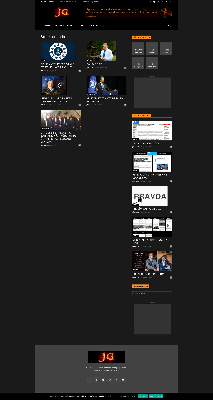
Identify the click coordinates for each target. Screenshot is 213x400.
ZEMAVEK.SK (91, 94)
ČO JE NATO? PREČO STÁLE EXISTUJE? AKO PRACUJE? (57, 66)
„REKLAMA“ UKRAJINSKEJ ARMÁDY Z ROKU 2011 (56, 100)
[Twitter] (166, 1)
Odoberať (152, 58)
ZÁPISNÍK (46, 26)
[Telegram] (158, 1)
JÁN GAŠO (44, 71)
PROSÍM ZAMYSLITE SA (146, 208)
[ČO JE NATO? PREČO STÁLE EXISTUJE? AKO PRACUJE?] (61, 51)
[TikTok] (162, 1)
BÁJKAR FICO (94, 64)
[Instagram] (154, 1)
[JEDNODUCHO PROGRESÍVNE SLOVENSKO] (152, 162)
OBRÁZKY (58, 26)
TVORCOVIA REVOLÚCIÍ (146, 143)
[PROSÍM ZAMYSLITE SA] (152, 196)
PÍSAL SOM (80, 26)
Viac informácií (156, 396)
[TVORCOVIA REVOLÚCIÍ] (152, 130)
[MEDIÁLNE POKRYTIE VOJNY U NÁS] (152, 227)
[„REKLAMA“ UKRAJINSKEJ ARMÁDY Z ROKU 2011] (61, 85)
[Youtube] (170, 1)
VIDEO (69, 26)
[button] (169, 26)
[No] (210, 396)
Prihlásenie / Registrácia (90, 2)
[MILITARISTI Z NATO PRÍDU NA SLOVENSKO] (106, 85)
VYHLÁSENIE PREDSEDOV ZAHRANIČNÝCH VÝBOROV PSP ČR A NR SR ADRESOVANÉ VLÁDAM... (59, 137)
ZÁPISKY (89, 60)
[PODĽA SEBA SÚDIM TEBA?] (152, 261)
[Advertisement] (152, 93)
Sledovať (152, 43)
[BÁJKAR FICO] (106, 51)
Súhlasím (142, 396)
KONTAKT (95, 26)
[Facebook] (150, 1)
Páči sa (138, 43)
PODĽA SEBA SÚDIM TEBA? (148, 274)
